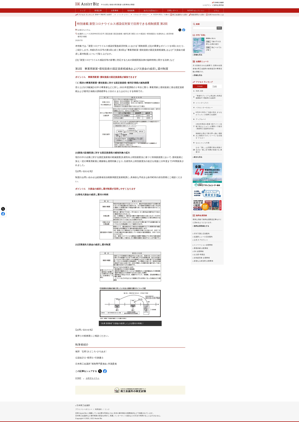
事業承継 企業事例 (201, 248)
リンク (107, 409)
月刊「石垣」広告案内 (201, 233)
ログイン (207, 5)
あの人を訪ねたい (151, 10)
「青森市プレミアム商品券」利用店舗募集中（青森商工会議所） (209, 97)
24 (200, 86)
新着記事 (98, 10)
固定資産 (109, 34)
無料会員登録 (219, 5)
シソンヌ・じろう (110, 14)
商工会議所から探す (180, 15)
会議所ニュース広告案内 (203, 237)
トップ (82, 10)
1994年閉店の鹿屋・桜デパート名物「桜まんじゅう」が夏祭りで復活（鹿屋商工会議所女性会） (209, 126)
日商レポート (172, 10)
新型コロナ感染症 (138, 34)
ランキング (86, 15)
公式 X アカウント (201, 240)
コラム (216, 10)
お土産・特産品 (199, 254)
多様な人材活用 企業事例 (203, 261)
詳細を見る (198, 55)
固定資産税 (118, 34)
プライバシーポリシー (83, 409)
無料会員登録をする (201, 226)
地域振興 (131, 10)
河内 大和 (199, 91)
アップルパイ (201, 119)
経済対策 (170, 34)
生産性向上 (161, 34)
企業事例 (114, 10)
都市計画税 (82, 37)
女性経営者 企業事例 (202, 258)
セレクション (196, 10)
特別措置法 (151, 34)
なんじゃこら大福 (202, 143)
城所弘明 (127, 34)
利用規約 (98, 409)
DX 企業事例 (199, 251)
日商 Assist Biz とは (216, 15)
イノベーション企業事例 (203, 245)
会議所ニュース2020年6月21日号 (91, 34)
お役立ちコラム (84, 30)
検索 (219, 28)
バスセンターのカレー (129, 14)
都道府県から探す (198, 15)
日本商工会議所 (83, 405)
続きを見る (198, 157)
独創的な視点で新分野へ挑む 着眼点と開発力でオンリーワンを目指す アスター (209, 135)
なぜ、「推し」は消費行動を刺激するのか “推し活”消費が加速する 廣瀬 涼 (209, 149)
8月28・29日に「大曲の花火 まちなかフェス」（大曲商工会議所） (163, 14)
